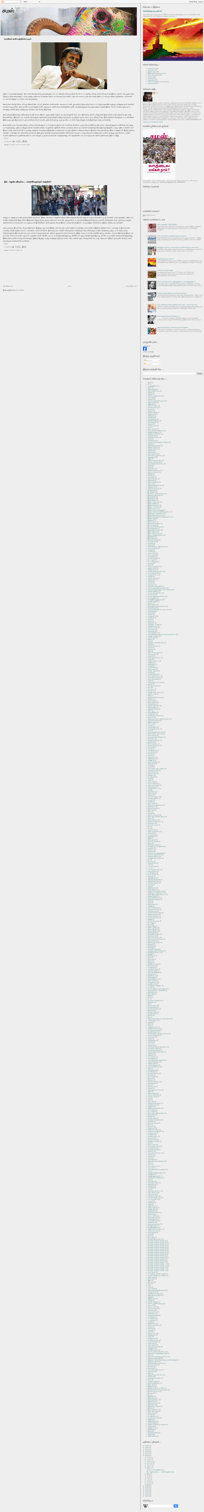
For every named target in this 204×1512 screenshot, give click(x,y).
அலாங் (150, 439)
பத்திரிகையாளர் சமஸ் (154, 1028)
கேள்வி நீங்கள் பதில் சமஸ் (155, 734)
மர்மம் (149, 1164)
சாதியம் (150, 795)
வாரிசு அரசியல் (152, 1345)
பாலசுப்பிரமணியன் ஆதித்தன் (156, 1060)
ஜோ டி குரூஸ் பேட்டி (153, 1409)
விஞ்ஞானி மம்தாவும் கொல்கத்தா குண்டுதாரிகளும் (162, 1360)
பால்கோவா (151, 1053)
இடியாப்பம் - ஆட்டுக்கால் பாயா (156, 493)
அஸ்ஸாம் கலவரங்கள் (154, 462)
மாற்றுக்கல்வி (151, 1211)
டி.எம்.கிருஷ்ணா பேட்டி (154, 869)
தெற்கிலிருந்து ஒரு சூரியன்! (152, 11)
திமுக (149, 924)
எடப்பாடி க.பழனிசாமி (154, 566)
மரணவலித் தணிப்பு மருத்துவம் (157, 1169)
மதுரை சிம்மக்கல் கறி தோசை (156, 1161)
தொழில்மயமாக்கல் (153, 964)
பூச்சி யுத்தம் (151, 1110)
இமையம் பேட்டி (152, 522)
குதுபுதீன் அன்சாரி (153, 709)
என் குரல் (150, 581)
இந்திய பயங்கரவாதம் (154, 502)
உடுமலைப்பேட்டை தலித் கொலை (157, 546)
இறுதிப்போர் (151, 537)
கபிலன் (150, 621)
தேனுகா (150, 962)
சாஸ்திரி (150, 802)
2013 (147, 1490)
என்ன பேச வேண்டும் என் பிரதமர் (157, 82)
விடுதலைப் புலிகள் (153, 1361)
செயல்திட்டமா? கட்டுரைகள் (156, 846)
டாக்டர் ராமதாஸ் (152, 866)
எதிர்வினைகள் (152, 570)
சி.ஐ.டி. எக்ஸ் (151, 803)
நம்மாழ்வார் (151, 974)
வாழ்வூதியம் (151, 1348)
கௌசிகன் (151, 747)
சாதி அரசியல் (151, 792)
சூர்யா (149, 843)
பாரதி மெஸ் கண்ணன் (154, 1050)
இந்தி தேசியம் (152, 498)
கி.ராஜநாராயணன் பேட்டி (154, 692)
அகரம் (149, 387)
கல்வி (149, 644)
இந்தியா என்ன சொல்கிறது (155, 510)
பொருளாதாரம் (152, 1133)
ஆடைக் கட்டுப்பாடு (153, 472)
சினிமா (24, 144)
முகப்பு (69, 286)
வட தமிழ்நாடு (152, 1320)
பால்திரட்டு (151, 1055)
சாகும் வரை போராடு (153, 785)
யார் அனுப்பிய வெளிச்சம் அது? (157, 1274)
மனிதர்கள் (151, 78)
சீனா (149, 828)
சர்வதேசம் (151, 775)
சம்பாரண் (150, 765)
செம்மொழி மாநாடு (153, 845)
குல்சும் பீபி (151, 717)
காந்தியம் (150, 662)
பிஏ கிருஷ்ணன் (152, 1070)
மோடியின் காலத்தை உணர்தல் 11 (157, 1244)
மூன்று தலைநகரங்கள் (154, 1224)
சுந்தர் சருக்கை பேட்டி (154, 831)
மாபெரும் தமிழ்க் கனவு (154, 1197)
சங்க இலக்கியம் (152, 750)
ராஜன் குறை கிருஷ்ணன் (155, 1295)
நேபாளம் (150, 1015)
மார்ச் (148, 1480)
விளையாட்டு (151, 1371)
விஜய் (149, 1373)
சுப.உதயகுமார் (152, 835)
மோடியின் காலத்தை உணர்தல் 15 (157, 1249)
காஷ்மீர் (17, 250)
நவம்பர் (149, 1460)
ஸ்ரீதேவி (150, 1419)
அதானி (150, 409)
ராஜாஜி (150, 1297)
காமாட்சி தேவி (152, 667)
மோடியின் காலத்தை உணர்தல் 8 (157, 1262)
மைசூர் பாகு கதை (153, 1231)
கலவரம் (150, 648)
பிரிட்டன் (150, 1078)
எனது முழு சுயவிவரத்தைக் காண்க (153, 122)
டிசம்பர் (149, 1458)
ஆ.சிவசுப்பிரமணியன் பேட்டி (156, 464)
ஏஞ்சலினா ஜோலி (152, 601)
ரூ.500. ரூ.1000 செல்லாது (155, 1303)
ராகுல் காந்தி (151, 1289)
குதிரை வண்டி (152, 707)
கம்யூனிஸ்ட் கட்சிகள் (154, 624)
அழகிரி (150, 444)
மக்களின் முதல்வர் (153, 1149)
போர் (149, 1143)
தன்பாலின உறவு (152, 911)
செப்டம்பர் (150, 1464)
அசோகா (150, 392)
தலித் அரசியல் (152, 904)
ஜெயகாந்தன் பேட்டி (153, 1400)
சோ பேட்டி (150, 861)
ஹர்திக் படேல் (151, 1428)
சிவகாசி (150, 813)
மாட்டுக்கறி (151, 1188)
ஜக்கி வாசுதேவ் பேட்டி (154, 1383)
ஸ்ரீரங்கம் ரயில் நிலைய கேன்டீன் (157, 1424)
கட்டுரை (150, 614)
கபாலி (17, 144)
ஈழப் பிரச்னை (151, 541)
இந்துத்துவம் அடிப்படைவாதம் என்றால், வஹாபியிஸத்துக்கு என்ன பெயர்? (178, 247)
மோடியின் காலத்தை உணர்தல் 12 (157, 1245)
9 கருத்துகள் (7, 247)
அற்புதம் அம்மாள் (153, 447)
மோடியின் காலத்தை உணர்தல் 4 (157, 1260)
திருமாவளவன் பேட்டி (154, 937)
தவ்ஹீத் (150, 906)
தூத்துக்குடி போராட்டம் (154, 952)
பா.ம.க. (150, 1043)
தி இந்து (150, 919)
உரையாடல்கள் (152, 83)
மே (148, 1476)
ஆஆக (150, 465)
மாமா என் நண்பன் (153, 1199)
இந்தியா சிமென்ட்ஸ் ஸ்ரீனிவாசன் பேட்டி (159, 512)
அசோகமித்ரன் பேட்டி (153, 391)
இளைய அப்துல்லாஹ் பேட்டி (155, 535)
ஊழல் (149, 565)
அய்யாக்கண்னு (152, 419)
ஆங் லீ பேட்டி (151, 469)
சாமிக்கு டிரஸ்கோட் (153, 798)
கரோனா (150, 639)
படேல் (149, 1025)
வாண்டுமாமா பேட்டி (153, 1340)
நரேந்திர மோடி (152, 975)
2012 (147, 1492)
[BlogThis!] (19, 141)
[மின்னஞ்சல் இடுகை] (13, 141)
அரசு (149, 427)
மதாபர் (149, 1158)
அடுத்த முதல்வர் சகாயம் (155, 396)
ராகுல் (149, 1287)
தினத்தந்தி (151, 946)
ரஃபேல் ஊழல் (151, 1277)
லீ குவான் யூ (151, 1310)
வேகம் (149, 1380)
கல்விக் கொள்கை (153, 646)
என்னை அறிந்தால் (153, 591)
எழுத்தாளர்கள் (152, 580)
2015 (149, 382)
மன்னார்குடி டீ (152, 1184)
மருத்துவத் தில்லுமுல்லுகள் (155, 1173)
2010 (147, 1496)
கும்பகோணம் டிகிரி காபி (155, 715)
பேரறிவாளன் (151, 1128)
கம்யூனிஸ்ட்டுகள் (153, 626)
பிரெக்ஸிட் (150, 1080)
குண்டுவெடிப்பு (152, 704)
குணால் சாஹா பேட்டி (153, 705)
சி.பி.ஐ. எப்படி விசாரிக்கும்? (155, 805)
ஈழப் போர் (150, 543)
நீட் (148, 999)
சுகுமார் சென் (151, 830)
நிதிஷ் (149, 995)
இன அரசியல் (151, 538)
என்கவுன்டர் (151, 585)
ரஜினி (28, 144)
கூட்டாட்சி (150, 724)
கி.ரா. (149, 687)
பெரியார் (150, 1116)
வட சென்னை (151, 1318)
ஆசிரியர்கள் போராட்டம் (154, 470)
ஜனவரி (149, 1484)
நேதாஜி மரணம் (152, 1014)
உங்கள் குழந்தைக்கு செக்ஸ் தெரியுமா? (168, 316)
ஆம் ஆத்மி (151, 477)
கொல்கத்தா (151, 739)
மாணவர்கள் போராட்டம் (154, 1191)
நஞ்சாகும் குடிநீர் (152, 971)
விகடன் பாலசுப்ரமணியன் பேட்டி (157, 1352)
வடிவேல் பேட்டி (152, 1323)
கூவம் (149, 730)
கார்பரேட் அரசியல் (153, 671)
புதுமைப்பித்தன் (152, 1093)
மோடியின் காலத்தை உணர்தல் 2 (157, 1255)
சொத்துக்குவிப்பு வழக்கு (155, 858)
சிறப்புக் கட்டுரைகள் (153, 815)
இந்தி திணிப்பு (152, 497)
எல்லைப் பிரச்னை (152, 578)
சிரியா (149, 811)
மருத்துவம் (151, 1174)
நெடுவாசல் (151, 1010)
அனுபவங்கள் (151, 80)
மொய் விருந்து (152, 1232)
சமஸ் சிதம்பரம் (152, 772)
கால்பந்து (150, 672)
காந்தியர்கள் (151, 664)
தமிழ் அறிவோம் (152, 889)
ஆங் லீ (150, 467)
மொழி (149, 1234)
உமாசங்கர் (150, 551)
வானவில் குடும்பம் (153, 1350)
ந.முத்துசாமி (151, 967)
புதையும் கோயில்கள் (153, 1095)
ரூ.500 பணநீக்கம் (153, 1302)
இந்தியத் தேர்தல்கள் (153, 505)
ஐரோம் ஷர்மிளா (152, 604)
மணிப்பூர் (150, 1154)
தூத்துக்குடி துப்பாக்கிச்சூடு (156, 951)
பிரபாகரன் (150, 1075)
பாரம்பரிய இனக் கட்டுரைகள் (156, 1052)
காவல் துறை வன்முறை (154, 677)
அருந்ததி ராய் (152, 435)
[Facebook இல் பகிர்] (24, 141)
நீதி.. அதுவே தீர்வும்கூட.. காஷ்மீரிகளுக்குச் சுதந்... (161, 1472)
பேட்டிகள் (150, 1126)
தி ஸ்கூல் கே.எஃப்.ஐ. (153, 921)
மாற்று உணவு (151, 1206)
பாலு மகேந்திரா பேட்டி (154, 1067)
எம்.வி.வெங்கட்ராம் (153, 573)
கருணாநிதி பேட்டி (153, 633)
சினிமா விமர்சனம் (153, 820)
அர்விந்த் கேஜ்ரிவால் (153, 421)
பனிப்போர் (150, 1042)
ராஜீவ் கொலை (152, 1298)
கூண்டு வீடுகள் (152, 727)
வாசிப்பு (150, 1337)
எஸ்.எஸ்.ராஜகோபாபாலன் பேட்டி (156, 596)
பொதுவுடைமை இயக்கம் (155, 1131)
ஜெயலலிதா (151, 1405)
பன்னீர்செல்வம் (152, 1040)
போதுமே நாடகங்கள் (153, 1141)
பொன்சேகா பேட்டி (153, 1136)
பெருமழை (151, 1121)
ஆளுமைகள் (151, 487)
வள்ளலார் (150, 1328)
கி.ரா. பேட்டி (151, 689)
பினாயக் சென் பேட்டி (153, 1082)
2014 (147, 1488)
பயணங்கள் (151, 1037)
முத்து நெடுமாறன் (153, 1217)
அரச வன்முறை (152, 422)
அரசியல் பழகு (152, 426)
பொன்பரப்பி (151, 1138)
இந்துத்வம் (151, 520)
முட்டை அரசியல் (152, 1216)
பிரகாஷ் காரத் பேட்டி (153, 1073)
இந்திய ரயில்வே (152, 503)
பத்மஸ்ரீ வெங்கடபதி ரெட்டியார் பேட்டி (158, 1033)
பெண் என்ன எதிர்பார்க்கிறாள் (156, 1113)
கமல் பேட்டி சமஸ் (152, 628)
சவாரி (149, 780)
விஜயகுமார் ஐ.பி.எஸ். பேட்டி (155, 1375)
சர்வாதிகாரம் (151, 777)
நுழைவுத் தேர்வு (152, 1007)
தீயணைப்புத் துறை (153, 949)
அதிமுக (150, 411)
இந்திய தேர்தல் (152, 500)
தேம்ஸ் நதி (151, 959)
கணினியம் (151, 618)
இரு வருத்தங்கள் (153, 528)
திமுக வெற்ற (151, 926)
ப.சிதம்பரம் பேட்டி (152, 1020)
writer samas (152, 1436)
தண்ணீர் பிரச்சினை (153, 881)
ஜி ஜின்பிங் (151, 1396)
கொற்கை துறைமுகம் (154, 740)
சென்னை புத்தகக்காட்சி (155, 855)
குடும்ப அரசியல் (152, 702)
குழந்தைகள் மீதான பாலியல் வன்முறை (159, 719)
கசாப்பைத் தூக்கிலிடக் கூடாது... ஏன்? (158, 609)
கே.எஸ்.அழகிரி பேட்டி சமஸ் (155, 732)
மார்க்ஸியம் (151, 1202)
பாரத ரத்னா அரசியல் (153, 1048)
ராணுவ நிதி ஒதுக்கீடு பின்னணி (157, 1290)
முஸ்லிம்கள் (151, 1222)
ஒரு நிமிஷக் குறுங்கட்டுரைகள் (156, 606)
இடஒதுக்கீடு (151, 490)
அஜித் (149, 459)
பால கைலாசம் (152, 1057)
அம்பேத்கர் (151, 416)
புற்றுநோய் (150, 1106)
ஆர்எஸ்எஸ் (151, 480)
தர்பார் (149, 901)
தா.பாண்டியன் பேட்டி (153, 918)
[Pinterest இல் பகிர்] (26, 141)
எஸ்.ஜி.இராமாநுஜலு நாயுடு (155, 599)
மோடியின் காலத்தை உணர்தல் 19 (157, 1254)
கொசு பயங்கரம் (152, 735)
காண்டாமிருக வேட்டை (154, 657)
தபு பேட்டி (150, 884)
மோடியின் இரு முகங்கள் (155, 1239)
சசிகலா (150, 755)
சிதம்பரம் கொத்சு (153, 808)
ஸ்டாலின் (150, 1414)
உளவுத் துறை (151, 556)
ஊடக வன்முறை (152, 561)
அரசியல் (150, 424)
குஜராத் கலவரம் (152, 722)
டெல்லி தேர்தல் (152, 873)
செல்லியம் (150, 848)
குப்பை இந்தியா (152, 712)
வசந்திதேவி (151, 1317)
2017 (147, 1454)
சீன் (149, 826)
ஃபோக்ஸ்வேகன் (152, 608)
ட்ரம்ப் (149, 865)
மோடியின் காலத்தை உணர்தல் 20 (157, 1257)
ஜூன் (148, 1474)
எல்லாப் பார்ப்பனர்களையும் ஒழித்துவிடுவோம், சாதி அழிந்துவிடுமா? (176, 282)
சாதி (149, 790)
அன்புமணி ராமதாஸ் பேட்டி (155, 455)
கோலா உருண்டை (152, 744)
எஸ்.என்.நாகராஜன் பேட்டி (155, 593)
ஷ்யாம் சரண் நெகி (153, 1411)
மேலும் (6, 138)
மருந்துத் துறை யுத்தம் (154, 1176)
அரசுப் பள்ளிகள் (152, 429)
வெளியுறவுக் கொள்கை (154, 1378)
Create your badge (148, 351)
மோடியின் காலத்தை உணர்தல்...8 (157, 1270)
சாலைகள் (150, 800)
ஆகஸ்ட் (149, 1466)
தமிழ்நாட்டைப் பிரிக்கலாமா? (156, 893)
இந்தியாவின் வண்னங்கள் (155, 515)
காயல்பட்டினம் (152, 669)
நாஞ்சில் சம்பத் (152, 984)
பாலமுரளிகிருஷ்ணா (153, 1062)
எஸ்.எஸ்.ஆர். (151, 595)
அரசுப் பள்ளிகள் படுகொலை (156, 431)
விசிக (149, 1355)
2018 (147, 1452)
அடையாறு (151, 397)
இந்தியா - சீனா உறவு (153, 507)
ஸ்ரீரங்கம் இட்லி (152, 1423)
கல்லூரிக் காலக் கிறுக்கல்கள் (156, 643)
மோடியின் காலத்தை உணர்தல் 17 (157, 1252)
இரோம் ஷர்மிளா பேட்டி (154, 533)
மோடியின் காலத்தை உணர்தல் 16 (157, 1250)
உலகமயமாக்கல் (152, 555)
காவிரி (149, 681)
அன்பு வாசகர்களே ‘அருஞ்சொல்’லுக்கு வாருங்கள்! (171, 236)
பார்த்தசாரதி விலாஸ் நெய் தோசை (157, 1047)
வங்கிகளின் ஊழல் (153, 1315)
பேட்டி (149, 1125)
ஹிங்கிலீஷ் (151, 1429)
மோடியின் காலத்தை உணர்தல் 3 (157, 1259)
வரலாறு (150, 1327)
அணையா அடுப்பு (153, 406)
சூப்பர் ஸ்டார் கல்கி (153, 841)
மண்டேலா (150, 1151)
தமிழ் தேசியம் (152, 888)
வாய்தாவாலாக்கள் (153, 1342)
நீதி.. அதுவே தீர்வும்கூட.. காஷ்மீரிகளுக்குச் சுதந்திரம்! (27, 182)
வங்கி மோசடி (151, 1313)
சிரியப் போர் (151, 810)
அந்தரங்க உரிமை (152, 412)
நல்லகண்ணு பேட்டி (153, 979)
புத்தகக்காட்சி (152, 1086)
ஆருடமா (150, 484)
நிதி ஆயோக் (151, 992)
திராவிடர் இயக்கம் (153, 931)
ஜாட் (149, 1395)
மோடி (149, 1236)
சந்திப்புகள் (151, 70)
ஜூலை (149, 1468)
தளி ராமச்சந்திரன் (153, 908)
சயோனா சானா (152, 773)
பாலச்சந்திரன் (151, 1058)
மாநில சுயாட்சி (152, 1194)
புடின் (149, 1085)
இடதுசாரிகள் (151, 492)
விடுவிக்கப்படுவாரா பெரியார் (156, 1363)
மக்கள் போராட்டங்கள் (154, 1146)
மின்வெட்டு (151, 1214)
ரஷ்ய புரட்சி (151, 1282)
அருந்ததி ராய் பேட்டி (153, 437)
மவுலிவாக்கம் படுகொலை (155, 1178)
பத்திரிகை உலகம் (152, 1027)
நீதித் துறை (151, 1002)
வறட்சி (149, 1332)
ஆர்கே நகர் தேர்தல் (153, 482)
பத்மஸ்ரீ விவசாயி (152, 1032)
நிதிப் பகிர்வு (151, 994)
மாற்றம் (150, 1204)
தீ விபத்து (150, 947)
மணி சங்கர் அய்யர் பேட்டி (155, 1153)
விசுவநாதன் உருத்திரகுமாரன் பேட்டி (158, 1356)
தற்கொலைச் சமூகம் (153, 909)
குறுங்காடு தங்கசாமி (154, 720)
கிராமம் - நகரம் (152, 694)
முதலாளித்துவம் (152, 1219)
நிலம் (149, 997)
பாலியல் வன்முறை (153, 1065)
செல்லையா (151, 850)
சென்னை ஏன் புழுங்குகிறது (155, 853)
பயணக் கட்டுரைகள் (153, 1035)
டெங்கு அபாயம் (152, 871)
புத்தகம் (150, 1088)
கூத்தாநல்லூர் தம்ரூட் (154, 729)
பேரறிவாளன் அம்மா (153, 1130)
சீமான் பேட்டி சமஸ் (153, 825)
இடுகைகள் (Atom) (18, 290)
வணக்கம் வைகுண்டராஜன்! (165, 270)
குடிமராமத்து (151, 701)
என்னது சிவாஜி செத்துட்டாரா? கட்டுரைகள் (160, 590)
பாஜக (149, 1068)
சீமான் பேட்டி (151, 823)
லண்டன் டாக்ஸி (152, 1307)
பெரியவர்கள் (151, 1115)
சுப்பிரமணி (151, 833)
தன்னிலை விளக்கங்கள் (155, 913)
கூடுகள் (150, 725)
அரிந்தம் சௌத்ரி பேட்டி (154, 434)
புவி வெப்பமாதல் (152, 1105)
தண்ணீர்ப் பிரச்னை (153, 883)
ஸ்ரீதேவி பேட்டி (152, 1421)
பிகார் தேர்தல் (151, 1072)
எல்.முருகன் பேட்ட (153, 575)
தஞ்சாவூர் (150, 876)
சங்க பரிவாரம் (152, 752)
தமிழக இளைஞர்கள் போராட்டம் (157, 894)
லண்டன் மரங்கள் (153, 1308)
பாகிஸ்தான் (151, 1045)
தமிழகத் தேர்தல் (152, 896)
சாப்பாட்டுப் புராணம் (153, 75)
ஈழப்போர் (150, 545)
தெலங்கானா (151, 956)
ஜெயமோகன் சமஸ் (153, 1403)
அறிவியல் (150, 450)
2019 (147, 1450)
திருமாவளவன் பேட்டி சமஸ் (155, 939)
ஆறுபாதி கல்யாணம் (153, 488)
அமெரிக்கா (151, 417)
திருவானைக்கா (152, 941)
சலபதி (149, 778)
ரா (148, 1285)
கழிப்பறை (150, 649)
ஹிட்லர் (150, 1431)
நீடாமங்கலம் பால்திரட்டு (154, 1000)
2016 (147, 1456)
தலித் (149, 903)
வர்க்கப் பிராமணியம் (153, 1325)
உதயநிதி (150, 550)
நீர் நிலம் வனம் (152, 72)
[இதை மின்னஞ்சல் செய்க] (17, 141)
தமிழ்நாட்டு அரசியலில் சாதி (156, 891)
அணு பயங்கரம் (152, 402)
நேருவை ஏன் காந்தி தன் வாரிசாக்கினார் (159, 1019)
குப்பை (149, 710)
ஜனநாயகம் (151, 1393)
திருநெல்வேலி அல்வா (154, 934)
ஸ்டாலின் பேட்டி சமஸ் (154, 1418)
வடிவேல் (150, 1322)
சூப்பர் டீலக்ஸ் (152, 840)
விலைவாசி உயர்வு (152, 1365)
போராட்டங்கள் (152, 1144)
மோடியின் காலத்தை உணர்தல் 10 (157, 1242)
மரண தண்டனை (152, 1166)
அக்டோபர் (150, 1462)
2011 (147, 1494)
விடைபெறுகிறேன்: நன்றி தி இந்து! (167, 224)
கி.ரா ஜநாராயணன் (153, 686)
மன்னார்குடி (151, 1181)
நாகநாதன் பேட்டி (152, 982)
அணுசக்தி (151, 404)
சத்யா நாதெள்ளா (153, 762)
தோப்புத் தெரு (152, 966)
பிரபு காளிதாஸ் (152, 1077)
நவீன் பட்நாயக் (152, 980)
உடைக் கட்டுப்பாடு (153, 548)
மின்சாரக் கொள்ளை (153, 1212)
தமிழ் (149, 886)
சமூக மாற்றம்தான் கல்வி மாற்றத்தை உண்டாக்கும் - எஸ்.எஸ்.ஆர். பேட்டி (177, 304)
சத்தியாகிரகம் (152, 758)
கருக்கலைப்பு (151, 629)
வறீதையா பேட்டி (152, 1333)
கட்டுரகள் (150, 613)
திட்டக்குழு (151, 922)
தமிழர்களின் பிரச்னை (154, 899)
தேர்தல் (150, 961)
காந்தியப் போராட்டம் (153, 661)
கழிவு (149, 651)
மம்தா (149, 1163)
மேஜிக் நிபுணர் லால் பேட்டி (155, 1229)
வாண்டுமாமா (151, 1338)
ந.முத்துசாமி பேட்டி (153, 969)
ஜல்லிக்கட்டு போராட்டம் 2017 (156, 1388)
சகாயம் (150, 749)
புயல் (149, 1098)
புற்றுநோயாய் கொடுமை (154, 1108)
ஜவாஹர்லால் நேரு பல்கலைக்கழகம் (158, 1390)
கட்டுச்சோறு (151, 611)
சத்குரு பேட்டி (151, 757)
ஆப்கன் (150, 475)
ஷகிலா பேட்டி (151, 1413)
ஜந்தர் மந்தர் (151, 1385)
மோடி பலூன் (151, 1237)
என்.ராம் (150, 583)
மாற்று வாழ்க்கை (152, 1207)
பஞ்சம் (149, 1024)
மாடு (149, 1189)
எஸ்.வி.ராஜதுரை (152, 598)
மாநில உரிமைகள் (152, 1192)
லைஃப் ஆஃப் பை (152, 1312)
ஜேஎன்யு (150, 1408)
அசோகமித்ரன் (152, 389)
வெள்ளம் (150, 1376)
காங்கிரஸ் (150, 656)
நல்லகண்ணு (151, 977)
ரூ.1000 (150, 1300)
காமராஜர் (150, 666)
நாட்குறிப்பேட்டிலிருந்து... (154, 985)
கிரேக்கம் (150, 699)
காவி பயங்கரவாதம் (153, 679)
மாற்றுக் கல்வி (152, 1209)
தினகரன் (150, 944)
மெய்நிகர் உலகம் (152, 1226)
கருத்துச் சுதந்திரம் (153, 636)
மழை (149, 1179)
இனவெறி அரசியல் (153, 540)
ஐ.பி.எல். (150, 603)
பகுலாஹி (150, 1022)
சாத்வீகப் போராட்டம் (153, 788)
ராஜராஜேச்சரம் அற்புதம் (154, 1294)
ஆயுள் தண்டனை (153, 479)
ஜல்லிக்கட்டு (151, 1386)
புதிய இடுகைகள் (8, 286)
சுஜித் (149, 838)
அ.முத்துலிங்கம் (152, 386)
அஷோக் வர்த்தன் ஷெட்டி (155, 460)
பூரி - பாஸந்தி (151, 1111)
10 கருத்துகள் (7, 141)
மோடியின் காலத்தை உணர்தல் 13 (157, 1247)
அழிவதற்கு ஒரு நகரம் (154, 445)
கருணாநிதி (151, 631)
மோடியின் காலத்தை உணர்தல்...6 (157, 1267)
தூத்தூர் (150, 954)
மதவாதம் (150, 1156)
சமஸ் (8, 10)
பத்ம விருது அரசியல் (153, 1030)
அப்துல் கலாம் (152, 414)
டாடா (149, 868)
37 (148, 384)
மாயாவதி (150, 1201)
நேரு (149, 1017)
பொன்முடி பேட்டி (152, 1139)
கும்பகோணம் (151, 714)
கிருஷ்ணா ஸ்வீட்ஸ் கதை (155, 697)
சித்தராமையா (151, 807)
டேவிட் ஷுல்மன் (152, 874)
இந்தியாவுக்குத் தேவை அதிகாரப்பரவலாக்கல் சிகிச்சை (172, 327)
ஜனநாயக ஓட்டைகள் (154, 1391)
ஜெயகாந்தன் (151, 1398)
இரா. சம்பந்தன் (152, 525)
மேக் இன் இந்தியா (153, 1227)
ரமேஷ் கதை (151, 1279)
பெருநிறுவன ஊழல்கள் (154, 1120)
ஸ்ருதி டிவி (151, 1426)
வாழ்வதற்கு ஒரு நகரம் (154, 1347)
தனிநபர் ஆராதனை (153, 914)
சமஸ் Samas (146, 346)
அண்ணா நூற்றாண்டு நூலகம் (156, 401)
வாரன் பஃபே (151, 1343)
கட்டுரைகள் (12, 144)
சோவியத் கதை (152, 863)
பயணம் (150, 1038)
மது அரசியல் (151, 1159)
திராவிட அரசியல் (152, 927)
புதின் (149, 1091)
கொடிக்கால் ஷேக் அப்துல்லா (156, 737)
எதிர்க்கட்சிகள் (152, 568)
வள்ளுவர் (150, 1330)
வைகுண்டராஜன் (152, 1381)
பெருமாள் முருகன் (153, 1123)
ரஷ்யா (149, 1284)
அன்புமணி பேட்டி (152, 454)
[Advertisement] (18, 163)
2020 (147, 1448)
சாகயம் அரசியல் (152, 783)
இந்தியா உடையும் (152, 508)
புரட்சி (149, 1100)
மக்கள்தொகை (152, 1148)
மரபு (149, 1171)
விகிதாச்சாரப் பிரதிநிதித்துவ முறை (157, 1353)
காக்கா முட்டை (152, 654)
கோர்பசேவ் (151, 742)
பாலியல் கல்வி (152, 1063)
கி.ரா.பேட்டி (151, 691)
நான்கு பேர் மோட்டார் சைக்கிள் (156, 990)
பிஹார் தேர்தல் (152, 1083)
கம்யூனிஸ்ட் (151, 623)
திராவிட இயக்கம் (152, 929)
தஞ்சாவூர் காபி (152, 878)
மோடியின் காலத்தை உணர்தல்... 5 (157, 1264)
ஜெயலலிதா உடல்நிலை (154, 1406)
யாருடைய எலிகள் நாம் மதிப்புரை (157, 1275)
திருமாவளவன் (152, 936)
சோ (149, 860)
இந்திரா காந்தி (152, 518)
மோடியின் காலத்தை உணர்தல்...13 (157, 1265)
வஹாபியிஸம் (151, 1335)
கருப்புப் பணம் (152, 638)
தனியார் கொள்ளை (153, 916)
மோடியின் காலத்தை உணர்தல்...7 (157, 1269)
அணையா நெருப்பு (153, 407)
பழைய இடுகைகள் (131, 286)
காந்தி (149, 659)
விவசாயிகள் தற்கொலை (155, 1370)
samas (150, 1434)
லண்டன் (150, 77)
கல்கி (149, 641)
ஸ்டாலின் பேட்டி (152, 1416)
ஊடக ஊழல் (151, 560)
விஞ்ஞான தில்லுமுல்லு (154, 1358)
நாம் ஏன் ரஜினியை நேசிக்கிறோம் (157, 989)
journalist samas (153, 1433)
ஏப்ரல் (148, 1478)
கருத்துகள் (149, 364)
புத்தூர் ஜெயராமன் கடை (155, 1090)
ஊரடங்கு (150, 563)
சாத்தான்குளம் (152, 787)
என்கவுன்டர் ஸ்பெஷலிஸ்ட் (155, 586)
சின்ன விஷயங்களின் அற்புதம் (156, 816)
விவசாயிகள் (151, 1368)
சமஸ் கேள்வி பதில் (153, 770)
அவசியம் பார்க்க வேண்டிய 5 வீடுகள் (158, 442)
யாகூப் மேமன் (152, 1272)
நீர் (148, 1004)
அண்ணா (150, 399)
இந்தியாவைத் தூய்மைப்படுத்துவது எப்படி (159, 517)
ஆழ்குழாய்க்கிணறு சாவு (155, 485)
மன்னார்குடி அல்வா (153, 1183)
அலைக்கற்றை (152, 440)
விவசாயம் (150, 1366)
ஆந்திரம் (150, 474)
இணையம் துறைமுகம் (154, 495)
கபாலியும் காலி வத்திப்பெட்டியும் (17, 39)
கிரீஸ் (149, 696)
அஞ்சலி (150, 394)
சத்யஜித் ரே (151, 760)
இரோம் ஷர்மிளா (152, 532)
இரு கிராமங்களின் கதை (155, 527)
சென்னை (150, 851)
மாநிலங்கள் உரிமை (153, 1196)
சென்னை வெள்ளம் (153, 856)
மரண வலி (151, 1168)
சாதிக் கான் (151, 793)
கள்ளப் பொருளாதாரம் (154, 652)
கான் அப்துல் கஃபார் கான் (155, 682)
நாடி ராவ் (150, 987)
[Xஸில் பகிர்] (21, 141)
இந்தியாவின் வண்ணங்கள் (155, 73)
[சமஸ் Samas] (145, 350)
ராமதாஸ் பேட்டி (152, 1292)
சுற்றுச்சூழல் (151, 836)
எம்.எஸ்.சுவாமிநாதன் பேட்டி (155, 571)
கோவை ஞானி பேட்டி (153, 745)
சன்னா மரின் (151, 782)
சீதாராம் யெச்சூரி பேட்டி (154, 821)
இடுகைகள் (149, 360)
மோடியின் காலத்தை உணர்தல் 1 (157, 1241)
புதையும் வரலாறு (152, 1096)
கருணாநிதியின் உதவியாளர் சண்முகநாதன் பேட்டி (162, 634)
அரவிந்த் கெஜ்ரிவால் (153, 432)
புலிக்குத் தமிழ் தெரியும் (154, 1103)
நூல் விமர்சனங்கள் (153, 1009)
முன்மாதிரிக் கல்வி (153, 1221)
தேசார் (149, 957)
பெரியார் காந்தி (152, 1118)
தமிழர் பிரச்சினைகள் (154, 898)
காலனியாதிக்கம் (152, 674)
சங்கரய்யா (151, 754)
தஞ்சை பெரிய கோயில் (154, 879)
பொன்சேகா (151, 1135)
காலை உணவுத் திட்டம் (154, 676)
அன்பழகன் (151, 452)
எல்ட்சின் (150, 576)
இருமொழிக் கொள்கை (154, 530)
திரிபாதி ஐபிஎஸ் (152, 932)
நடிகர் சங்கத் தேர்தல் (153, 972)
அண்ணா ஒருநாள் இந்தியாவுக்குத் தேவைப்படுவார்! (172, 293)
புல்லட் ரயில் (151, 1101)
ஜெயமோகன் (151, 1401)
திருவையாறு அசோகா (154, 942)
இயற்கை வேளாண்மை (154, 523)
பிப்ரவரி (149, 1482)
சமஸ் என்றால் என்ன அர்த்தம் (156, 768)
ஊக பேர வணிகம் (153, 558)
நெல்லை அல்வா (152, 1012)
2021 (147, 1446)
